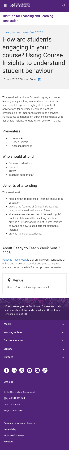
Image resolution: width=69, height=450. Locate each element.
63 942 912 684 (17, 398)
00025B (17, 404)
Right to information (14, 435)
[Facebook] (6, 370)
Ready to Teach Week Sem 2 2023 (24, 32)
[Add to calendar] (40, 79)
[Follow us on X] (21, 370)
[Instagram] (37, 370)
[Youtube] (29, 370)
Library (8, 348)
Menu (5, 6)
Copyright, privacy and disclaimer (20, 423)
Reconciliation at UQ (15, 314)
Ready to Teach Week (14, 259)
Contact (8, 357)
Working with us (13, 332)
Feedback (8, 441)
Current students (13, 340)
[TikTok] (44, 370)
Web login (8, 382)
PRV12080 (17, 410)
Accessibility (10, 429)
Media (7, 324)
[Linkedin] (14, 370)
